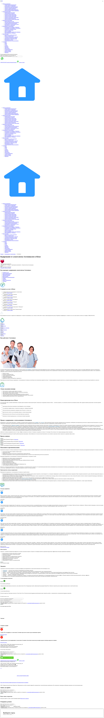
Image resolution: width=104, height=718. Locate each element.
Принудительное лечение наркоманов (12, 10)
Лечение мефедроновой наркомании (11, 9)
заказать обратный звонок (12, 62)
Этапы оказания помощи (7, 273)
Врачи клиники (5, 276)
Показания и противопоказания (8, 277)
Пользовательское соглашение (22, 682)
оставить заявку (9, 292)
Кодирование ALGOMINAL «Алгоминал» (13, 28)
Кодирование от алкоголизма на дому (12, 24)
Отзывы (6, 45)
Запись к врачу (22, 62)
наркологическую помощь (27, 478)
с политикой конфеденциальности (33, 603)
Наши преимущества (6, 274)
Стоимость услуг (6, 272)
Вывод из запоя (5, 233)
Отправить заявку (4, 603)
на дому (42, 422)
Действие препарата (6, 275)
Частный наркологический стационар (12, 22)
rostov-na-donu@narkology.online (23, 675)
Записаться (16, 439)
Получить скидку (3, 634)
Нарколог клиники (15, 425)
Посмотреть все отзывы (4, 547)
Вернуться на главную (24, 698)
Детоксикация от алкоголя (10, 13)
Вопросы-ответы (8, 51)
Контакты (6, 46)
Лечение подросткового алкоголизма (11, 17)
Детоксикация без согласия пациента (11, 40)
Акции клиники (8, 50)
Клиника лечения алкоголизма (10, 14)
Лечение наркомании (6, 3)
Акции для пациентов (7, 280)
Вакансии (6, 52)
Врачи (6, 43)
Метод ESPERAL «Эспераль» (10, 136)
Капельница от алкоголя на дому (11, 38)
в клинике (37, 422)
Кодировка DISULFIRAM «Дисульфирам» (12, 32)
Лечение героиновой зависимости (11, 7)
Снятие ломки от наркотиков (10, 5)
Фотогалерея (7, 48)
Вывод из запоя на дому (9, 35)
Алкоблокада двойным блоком (10, 29)
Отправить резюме (4, 707)
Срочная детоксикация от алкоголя (11, 36)
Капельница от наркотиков (10, 25)
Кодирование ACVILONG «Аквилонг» (12, 27)
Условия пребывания (9, 49)
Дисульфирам (2, 333)
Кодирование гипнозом (4, 327)
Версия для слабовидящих (8, 657)
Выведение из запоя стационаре (11, 138)
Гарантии (4, 279)
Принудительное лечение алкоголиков (12, 19)
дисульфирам (28, 369)
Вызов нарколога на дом (9, 21)
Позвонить (2, 267)
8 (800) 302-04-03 (3, 62)
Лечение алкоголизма (7, 11)
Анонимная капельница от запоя (11, 37)
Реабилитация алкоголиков (10, 12)
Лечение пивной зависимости (10, 18)
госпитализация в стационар (53, 426)
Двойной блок (3, 325)
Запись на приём (8, 267)
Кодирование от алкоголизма (8, 26)
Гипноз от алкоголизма (9, 30)
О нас (6, 44)
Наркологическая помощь (7, 20)
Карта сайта (2, 682)
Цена (6, 42)
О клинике (5, 41)
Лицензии (7, 47)
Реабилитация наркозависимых (10, 4)
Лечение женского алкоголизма (10, 15)
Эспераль (2, 331)
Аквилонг (2, 335)
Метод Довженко (8, 31)
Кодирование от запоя (9, 39)
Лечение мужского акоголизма (10, 16)
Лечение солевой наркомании (10, 8)
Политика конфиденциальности (11, 682)
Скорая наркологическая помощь (11, 23)
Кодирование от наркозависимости (11, 6)
